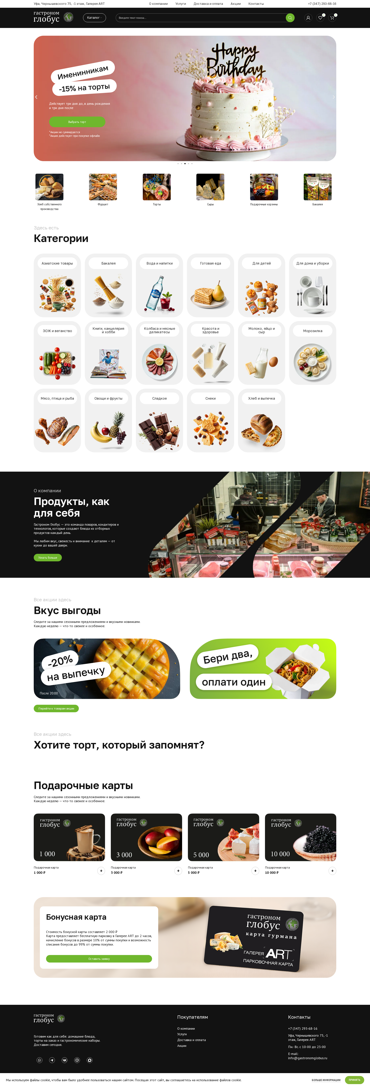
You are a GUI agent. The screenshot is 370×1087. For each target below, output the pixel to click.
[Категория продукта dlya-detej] (261, 285)
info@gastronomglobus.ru (307, 1058)
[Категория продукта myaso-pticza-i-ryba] (57, 420)
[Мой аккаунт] (308, 18)
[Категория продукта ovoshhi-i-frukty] (108, 420)
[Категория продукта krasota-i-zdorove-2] (210, 353)
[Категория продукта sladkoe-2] (159, 420)
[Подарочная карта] (69, 837)
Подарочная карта (46, 867)
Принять (354, 1080)
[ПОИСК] (290, 17)
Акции (181, 1045)
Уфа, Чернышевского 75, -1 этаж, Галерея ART (308, 1037)
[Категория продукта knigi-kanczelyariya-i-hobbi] (108, 353)
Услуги (182, 1034)
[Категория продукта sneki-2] (210, 420)
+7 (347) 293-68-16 (322, 4)
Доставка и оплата (191, 1040)
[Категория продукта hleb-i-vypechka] (261, 420)
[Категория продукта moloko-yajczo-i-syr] (261, 353)
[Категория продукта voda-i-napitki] (159, 285)
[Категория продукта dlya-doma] (312, 285)
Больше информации (326, 1080)
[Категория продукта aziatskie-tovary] (57, 285)
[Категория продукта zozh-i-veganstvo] (57, 353)
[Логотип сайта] (53, 17)
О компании (186, 1028)
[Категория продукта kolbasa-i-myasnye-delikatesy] (159, 353)
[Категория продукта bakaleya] (108, 285)
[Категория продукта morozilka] (312, 353)
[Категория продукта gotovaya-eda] (210, 285)
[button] (36, 97)
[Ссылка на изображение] (49, 1019)
